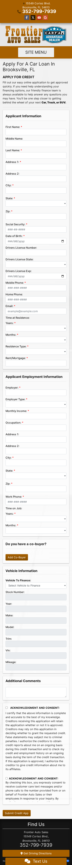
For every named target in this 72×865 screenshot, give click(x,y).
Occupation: (13, 422)
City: (9, 185)
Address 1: (12, 162)
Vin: (8, 650)
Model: (10, 627)
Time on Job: (14, 508)
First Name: (13, 127)
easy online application (31, 82)
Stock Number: (15, 592)
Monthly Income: (16, 411)
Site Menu (36, 52)
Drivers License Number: (21, 247)
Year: (9, 603)
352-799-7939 (39, 11)
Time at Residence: (18, 317)
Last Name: (13, 150)
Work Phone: (14, 496)
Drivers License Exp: (19, 271)
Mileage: (11, 662)
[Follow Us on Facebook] (26, 17)
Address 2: (12, 173)
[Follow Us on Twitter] (33, 17)
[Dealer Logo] (36, 35)
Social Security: (15, 224)
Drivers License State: (19, 259)
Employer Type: (15, 399)
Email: (9, 306)
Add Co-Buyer (17, 557)
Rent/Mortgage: (16, 358)
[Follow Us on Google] (45, 17)
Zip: (8, 211)
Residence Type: (16, 346)
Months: (11, 334)
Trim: (9, 638)
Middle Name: (14, 138)
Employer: (12, 387)
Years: (10, 323)
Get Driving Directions (37, 853)
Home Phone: (14, 294)
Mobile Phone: (15, 282)
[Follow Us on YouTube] (39, 17)
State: (9, 198)
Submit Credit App (16, 813)
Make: (9, 615)
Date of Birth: (14, 236)
